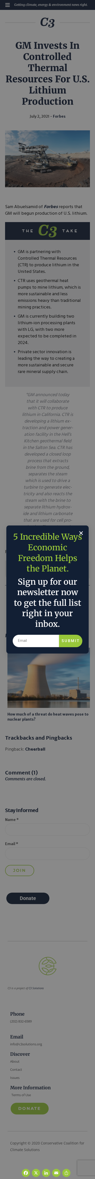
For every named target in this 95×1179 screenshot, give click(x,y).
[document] (47, 589)
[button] (81, 533)
